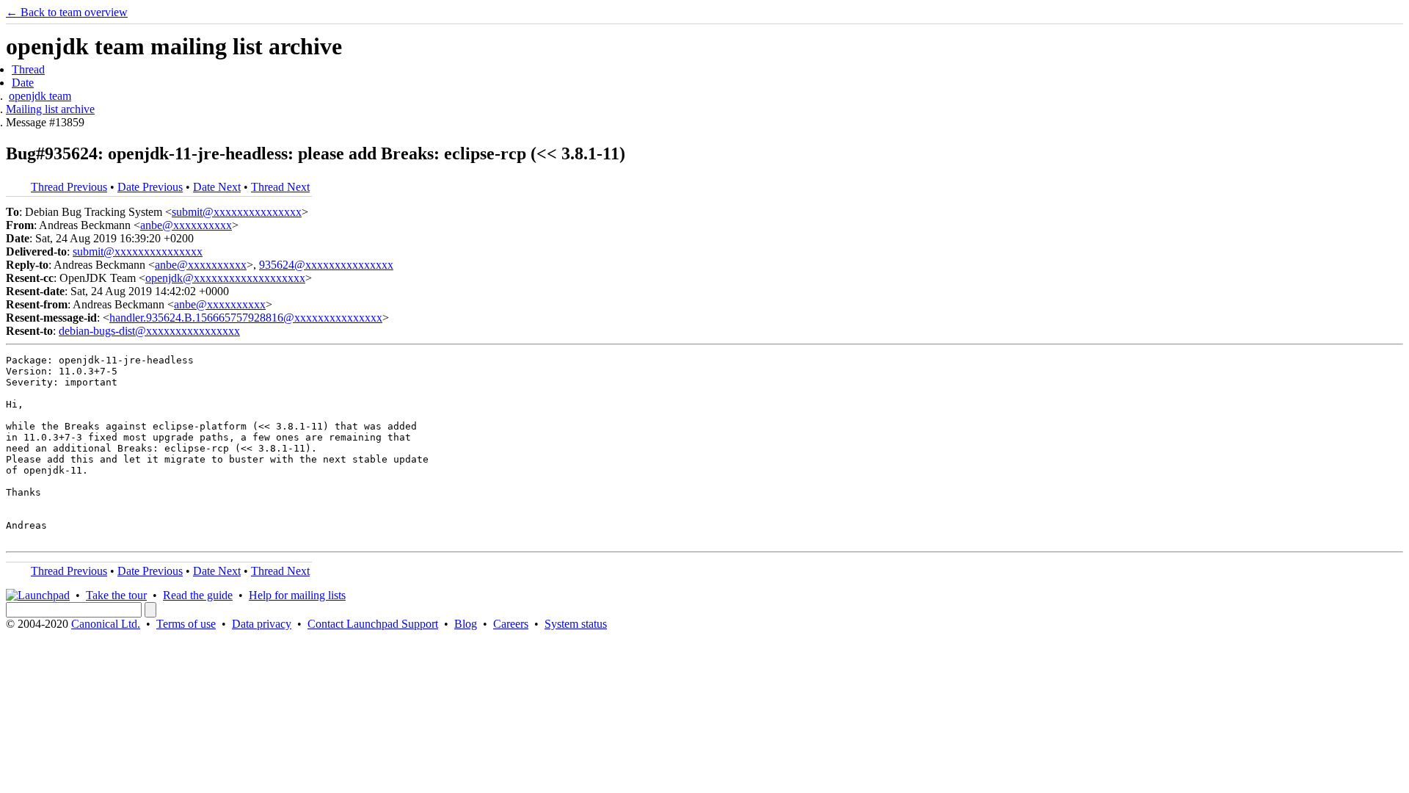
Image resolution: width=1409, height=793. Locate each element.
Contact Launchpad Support (372, 624)
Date (23, 82)
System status (576, 624)
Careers (510, 624)
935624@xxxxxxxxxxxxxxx (326, 264)
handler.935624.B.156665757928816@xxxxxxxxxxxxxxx (245, 317)
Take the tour (116, 595)
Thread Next (280, 187)
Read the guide (198, 595)
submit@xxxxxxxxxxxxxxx (237, 212)
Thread (28, 69)
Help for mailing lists (297, 595)
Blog (465, 624)
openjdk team (40, 96)
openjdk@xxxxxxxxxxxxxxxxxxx (225, 278)
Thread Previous (69, 187)
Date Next (217, 187)
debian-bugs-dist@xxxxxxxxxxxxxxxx (149, 331)
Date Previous (150, 187)
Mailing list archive (50, 109)
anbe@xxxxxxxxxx (186, 225)
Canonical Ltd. (105, 624)
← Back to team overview (67, 12)
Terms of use (186, 624)
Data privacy (261, 624)
